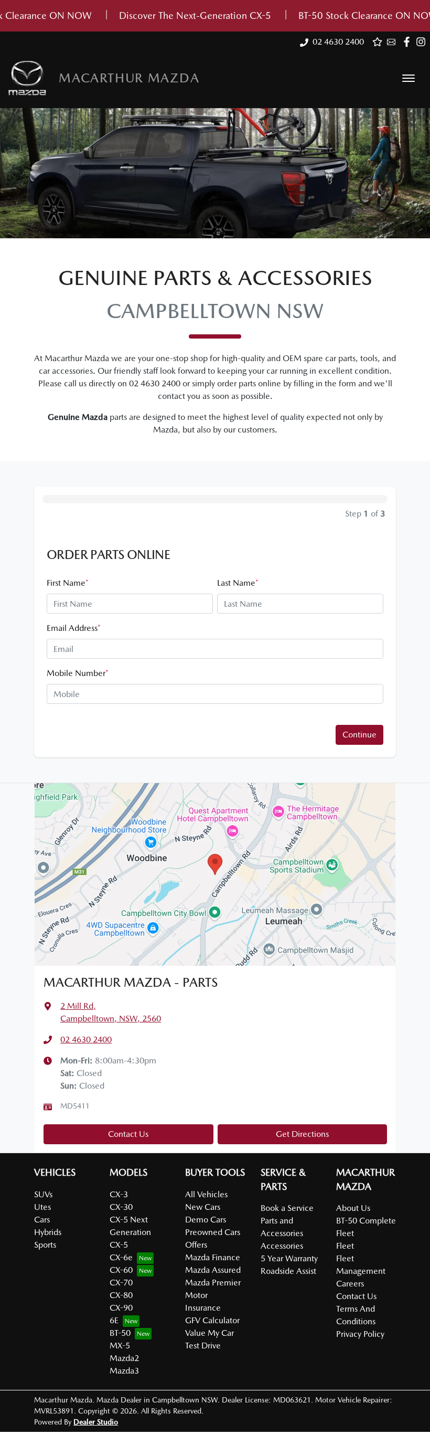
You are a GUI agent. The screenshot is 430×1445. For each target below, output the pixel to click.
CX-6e (121, 1257)
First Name (68, 583)
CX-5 (119, 1245)
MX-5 (120, 1346)
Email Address (74, 628)
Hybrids (47, 1232)
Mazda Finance (212, 1257)
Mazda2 (124, 1358)
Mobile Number (78, 673)
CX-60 (121, 1270)
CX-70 (121, 1283)
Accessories (282, 1246)
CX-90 (121, 1308)
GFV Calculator (212, 1320)
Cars (42, 1220)
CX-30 (121, 1207)
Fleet (345, 1246)
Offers (196, 1245)
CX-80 (121, 1295)
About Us (353, 1208)
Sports (45, 1245)
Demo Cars (205, 1220)
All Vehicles (206, 1194)
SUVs (43, 1194)
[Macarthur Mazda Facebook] (409, 42)
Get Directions (302, 1134)
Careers (350, 1284)
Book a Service (287, 1208)
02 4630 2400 (338, 42)
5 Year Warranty (289, 1258)
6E (114, 1320)
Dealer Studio (95, 1422)
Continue (359, 735)
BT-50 (120, 1333)
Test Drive (203, 1346)
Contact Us (128, 1134)
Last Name (238, 583)
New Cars (202, 1207)
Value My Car (209, 1333)
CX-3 (119, 1194)
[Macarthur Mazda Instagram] (423, 42)
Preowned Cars (212, 1232)
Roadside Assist (288, 1271)
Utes (42, 1207)
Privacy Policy (360, 1334)
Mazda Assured (213, 1270)
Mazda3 (124, 1371)
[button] (408, 78)
